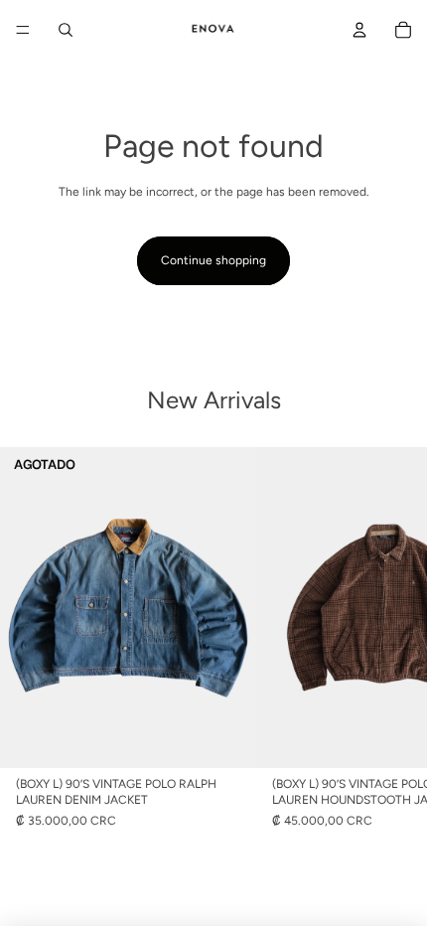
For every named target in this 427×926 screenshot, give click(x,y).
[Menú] (23, 30)
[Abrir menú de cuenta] (359, 30)
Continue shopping (213, 260)
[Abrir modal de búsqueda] (65, 30)
